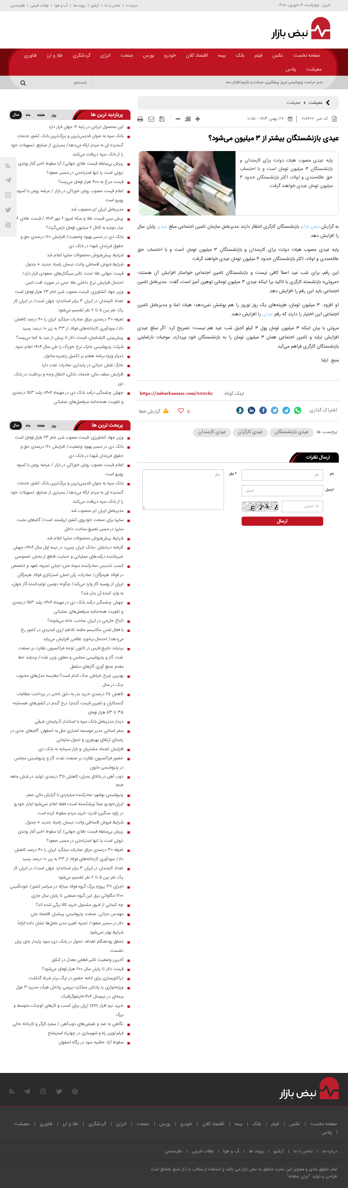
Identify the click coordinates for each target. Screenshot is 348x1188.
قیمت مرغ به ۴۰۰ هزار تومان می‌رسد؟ (90, 182)
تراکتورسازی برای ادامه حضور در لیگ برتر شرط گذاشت (76, 978)
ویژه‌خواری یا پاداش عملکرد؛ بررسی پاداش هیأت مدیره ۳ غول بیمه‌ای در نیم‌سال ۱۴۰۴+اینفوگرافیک (69, 992)
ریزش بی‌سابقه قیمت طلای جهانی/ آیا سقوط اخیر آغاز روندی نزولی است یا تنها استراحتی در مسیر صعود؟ (70, 168)
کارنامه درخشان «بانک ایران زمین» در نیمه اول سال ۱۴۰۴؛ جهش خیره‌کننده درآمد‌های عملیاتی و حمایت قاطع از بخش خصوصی (68, 552)
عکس (277, 56)
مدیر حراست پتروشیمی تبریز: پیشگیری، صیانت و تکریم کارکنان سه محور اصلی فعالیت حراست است (250, 82)
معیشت (313, 70)
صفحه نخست (306, 56)
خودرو (170, 56)
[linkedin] (251, 410)
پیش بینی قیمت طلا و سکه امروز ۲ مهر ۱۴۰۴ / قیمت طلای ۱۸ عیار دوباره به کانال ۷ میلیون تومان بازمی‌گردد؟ (69, 223)
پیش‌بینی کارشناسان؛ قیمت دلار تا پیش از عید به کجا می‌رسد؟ (69, 337)
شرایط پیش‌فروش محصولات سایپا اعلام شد (85, 255)
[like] (181, 410)
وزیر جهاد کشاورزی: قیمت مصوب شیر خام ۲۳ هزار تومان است (69, 292)
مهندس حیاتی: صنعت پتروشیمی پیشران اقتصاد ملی (77, 914)
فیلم (258, 56)
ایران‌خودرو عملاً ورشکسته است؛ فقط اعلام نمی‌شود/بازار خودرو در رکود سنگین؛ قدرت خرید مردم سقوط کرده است (68, 808)
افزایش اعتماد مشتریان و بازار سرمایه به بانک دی (80, 749)
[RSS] (8, 165)
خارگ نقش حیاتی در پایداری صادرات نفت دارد (82, 365)
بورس (148, 56)
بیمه (222, 56)
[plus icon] (197, 119)
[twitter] (274, 410)
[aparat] (8, 225)
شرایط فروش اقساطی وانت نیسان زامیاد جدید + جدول (74, 264)
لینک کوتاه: (233, 394)
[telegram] (8, 180)
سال (16, 115)
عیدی (161, 227)
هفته (41, 115)
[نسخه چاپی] (140, 119)
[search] (24, 82)
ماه (27, 115)
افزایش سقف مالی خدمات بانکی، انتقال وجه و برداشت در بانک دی (68, 379)
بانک (240, 56)
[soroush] (240, 410)
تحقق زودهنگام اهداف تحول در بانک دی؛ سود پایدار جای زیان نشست (69, 946)
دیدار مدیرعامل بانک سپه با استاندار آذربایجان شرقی (79, 721)
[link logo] (297, 28)
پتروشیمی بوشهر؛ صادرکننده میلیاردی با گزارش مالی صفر (75, 795)
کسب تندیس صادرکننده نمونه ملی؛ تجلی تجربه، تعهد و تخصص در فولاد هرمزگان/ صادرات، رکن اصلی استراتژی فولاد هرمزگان (67, 570)
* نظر (233, 474)
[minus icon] (178, 119)
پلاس (291, 70)
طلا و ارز (55, 56)
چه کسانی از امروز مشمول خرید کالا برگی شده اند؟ (79, 905)
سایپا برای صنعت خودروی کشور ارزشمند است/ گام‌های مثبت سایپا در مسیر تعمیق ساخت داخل (70, 524)
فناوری (30, 56)
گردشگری (81, 56)
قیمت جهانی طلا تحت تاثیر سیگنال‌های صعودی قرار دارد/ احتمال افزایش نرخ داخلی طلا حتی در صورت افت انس (72, 278)
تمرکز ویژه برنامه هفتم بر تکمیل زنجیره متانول (83, 356)
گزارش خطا (150, 412)
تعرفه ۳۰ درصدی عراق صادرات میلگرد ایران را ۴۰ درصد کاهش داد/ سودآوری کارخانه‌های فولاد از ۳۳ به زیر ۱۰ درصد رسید (68, 324)
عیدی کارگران (250, 432)
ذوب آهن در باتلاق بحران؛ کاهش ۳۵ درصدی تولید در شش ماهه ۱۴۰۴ (66, 781)
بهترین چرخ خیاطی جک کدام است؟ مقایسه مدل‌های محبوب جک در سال (69, 680)
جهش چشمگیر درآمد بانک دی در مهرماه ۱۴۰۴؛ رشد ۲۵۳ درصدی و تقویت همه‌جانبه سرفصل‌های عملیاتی (67, 397)
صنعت (127, 56)
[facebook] (263, 410)
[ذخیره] (161, 119)
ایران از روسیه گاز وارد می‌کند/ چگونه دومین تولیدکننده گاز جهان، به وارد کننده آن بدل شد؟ (67, 588)
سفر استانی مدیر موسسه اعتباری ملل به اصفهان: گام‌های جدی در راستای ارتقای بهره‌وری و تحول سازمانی (67, 735)
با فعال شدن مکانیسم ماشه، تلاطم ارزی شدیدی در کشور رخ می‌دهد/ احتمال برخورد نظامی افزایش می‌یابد (72, 634)
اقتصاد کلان (197, 56)
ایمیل (330, 490)
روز (54, 115)
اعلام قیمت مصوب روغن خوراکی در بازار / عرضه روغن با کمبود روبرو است (69, 195)
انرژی (105, 56)
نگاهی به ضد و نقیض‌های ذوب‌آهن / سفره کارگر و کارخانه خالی (68, 1024)
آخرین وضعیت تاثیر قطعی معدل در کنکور (87, 960)
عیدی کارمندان (212, 432)
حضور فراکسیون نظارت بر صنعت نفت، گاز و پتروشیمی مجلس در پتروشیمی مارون (68, 763)
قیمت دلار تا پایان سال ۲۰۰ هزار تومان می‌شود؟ (82, 969)
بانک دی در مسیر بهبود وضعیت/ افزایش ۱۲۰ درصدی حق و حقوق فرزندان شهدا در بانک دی (71, 241)
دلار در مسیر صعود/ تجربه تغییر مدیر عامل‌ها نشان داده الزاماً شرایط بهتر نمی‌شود (70, 928)
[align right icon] (188, 119)
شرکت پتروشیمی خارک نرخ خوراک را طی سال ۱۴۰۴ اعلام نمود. (68, 347)
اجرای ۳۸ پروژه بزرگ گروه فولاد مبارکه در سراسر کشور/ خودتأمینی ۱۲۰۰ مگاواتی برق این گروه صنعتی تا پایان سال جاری (66, 891)
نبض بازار (310, 227)
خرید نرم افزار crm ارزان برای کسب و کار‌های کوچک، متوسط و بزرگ (68, 1010)
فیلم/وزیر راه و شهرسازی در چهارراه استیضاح (85, 1033)
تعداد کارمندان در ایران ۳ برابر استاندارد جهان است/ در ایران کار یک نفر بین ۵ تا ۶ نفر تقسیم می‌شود (68, 305)
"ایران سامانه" (299, 1176)
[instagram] (8, 195)
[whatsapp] (297, 410)
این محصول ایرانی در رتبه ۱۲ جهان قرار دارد (86, 127)
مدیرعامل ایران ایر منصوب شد (97, 209)
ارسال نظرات (318, 457)
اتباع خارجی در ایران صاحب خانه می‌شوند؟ (85, 621)
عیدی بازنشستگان (292, 432)
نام (332, 474)
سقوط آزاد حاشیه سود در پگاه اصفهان (90, 1042)
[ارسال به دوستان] (151, 119)
